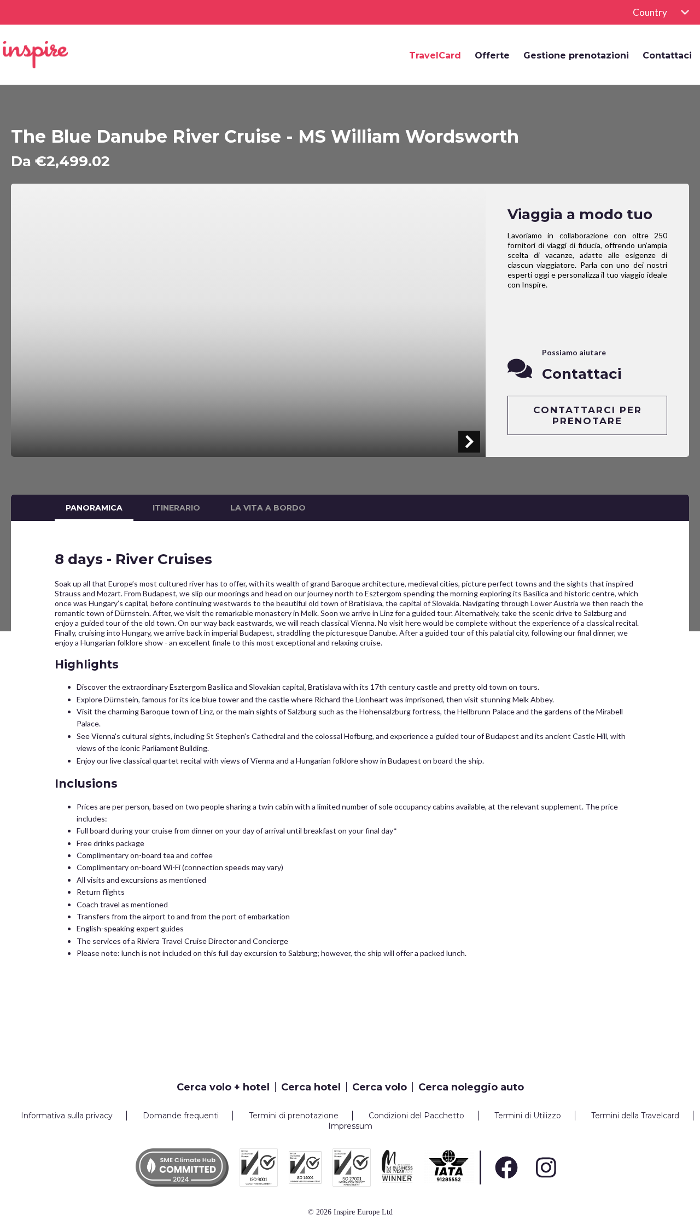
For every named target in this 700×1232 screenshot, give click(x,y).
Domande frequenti (181, 1115)
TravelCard (435, 55)
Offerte (492, 55)
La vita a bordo (268, 508)
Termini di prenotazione (294, 1115)
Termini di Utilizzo (527, 1115)
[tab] (226, 1087)
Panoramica (94, 508)
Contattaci (667, 55)
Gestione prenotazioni (576, 55)
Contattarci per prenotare (587, 415)
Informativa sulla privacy (67, 1115)
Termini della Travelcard (635, 1115)
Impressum (350, 1126)
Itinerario (176, 508)
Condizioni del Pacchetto (416, 1115)
